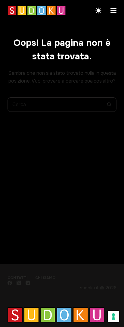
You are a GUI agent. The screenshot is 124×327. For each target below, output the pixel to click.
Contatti (18, 278)
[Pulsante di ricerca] (109, 104)
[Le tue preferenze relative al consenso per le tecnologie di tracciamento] (113, 316)
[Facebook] (10, 283)
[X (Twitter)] (19, 283)
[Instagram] (28, 283)
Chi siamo (45, 278)
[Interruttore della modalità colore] (98, 11)
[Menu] (113, 11)
